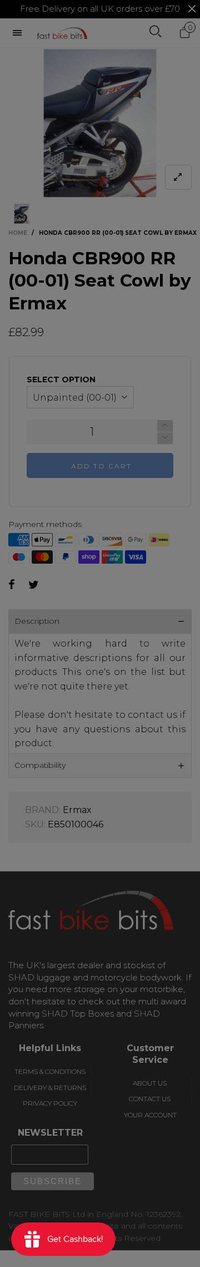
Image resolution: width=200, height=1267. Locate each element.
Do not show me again (107, 222)
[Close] (187, 70)
